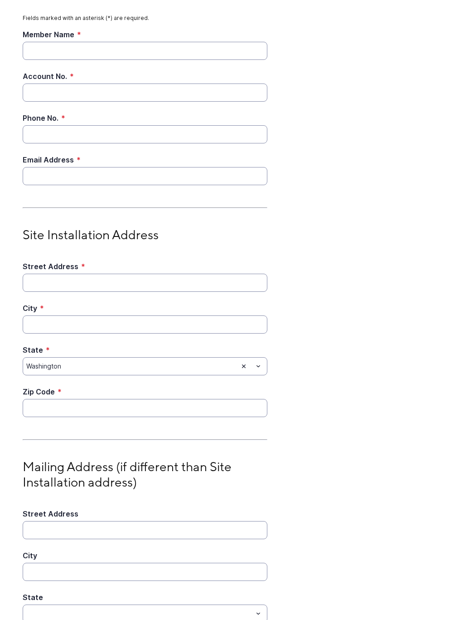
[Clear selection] (243, 366)
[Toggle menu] (258, 366)
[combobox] (145, 366)
